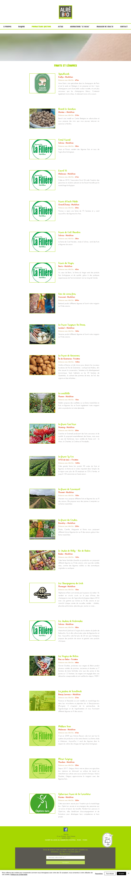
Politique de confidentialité (18, 874)
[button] (42, 83)
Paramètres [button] (99, 873)
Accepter (121, 873)
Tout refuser (110, 873)
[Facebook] (66, 830)
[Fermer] (128, 873)
